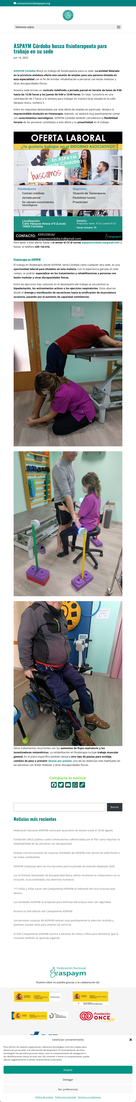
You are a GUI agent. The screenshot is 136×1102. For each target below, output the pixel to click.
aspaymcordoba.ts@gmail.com (101, 242)
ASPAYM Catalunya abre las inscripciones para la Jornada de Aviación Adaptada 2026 (64, 866)
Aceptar (68, 1070)
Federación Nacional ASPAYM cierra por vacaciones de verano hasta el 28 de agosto (63, 830)
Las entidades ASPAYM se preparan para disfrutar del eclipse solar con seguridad (62, 902)
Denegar (68, 1079)
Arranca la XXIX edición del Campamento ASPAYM (43, 911)
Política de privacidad (65, 1097)
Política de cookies (44, 1097)
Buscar (115, 807)
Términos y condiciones (89, 1097)
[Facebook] (53, 785)
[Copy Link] (82, 785)
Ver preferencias (68, 1089)
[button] (130, 1039)
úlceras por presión (60, 761)
